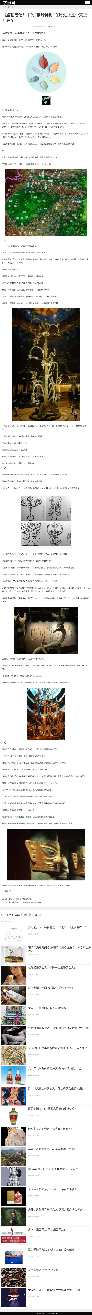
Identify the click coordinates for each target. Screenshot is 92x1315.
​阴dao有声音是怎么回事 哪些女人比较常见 (53, 1169)
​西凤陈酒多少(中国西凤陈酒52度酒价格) (52, 1108)
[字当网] (9, 4)
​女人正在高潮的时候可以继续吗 (47, 1007)
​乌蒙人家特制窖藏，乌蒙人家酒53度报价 (52, 1148)
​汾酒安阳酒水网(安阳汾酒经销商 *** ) (50, 987)
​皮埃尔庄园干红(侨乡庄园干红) (46, 1229)
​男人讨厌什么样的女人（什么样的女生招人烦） (56, 1088)
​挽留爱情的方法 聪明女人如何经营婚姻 (51, 1249)
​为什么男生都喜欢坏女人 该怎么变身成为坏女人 (56, 1209)
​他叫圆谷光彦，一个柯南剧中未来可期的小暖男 (25, 902)
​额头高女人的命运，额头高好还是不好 (51, 1128)
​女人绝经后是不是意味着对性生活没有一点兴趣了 (57, 1048)
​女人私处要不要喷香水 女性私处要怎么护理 (54, 1290)
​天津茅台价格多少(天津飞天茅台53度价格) (53, 1189)
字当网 (4, 7)
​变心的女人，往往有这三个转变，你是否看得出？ (57, 927)
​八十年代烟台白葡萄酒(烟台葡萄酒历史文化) (54, 1068)
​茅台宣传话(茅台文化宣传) (43, 1269)
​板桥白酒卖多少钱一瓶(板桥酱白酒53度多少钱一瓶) (58, 1028)
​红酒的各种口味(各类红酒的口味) (20, 899)
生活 (9, 7)
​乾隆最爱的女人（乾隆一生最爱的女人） (52, 967)
